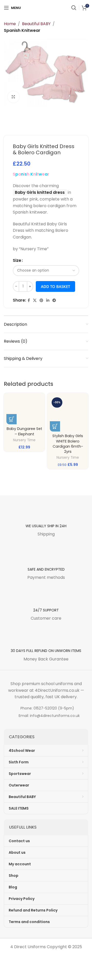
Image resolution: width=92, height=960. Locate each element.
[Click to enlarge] (13, 97)
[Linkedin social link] (48, 300)
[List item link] (46, 708)
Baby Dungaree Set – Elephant (24, 431)
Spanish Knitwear (22, 30)
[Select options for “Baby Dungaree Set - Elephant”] (11, 419)
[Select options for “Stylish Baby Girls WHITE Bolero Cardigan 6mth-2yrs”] (55, 426)
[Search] (74, 8)
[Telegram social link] (54, 300)
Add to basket (55, 286)
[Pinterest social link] (41, 300)
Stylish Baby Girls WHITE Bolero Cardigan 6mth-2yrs (67, 443)
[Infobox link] (46, 520)
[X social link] (34, 300)
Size (17, 260)
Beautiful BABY (36, 24)
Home (10, 24)
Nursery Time (24, 440)
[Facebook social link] (28, 300)
